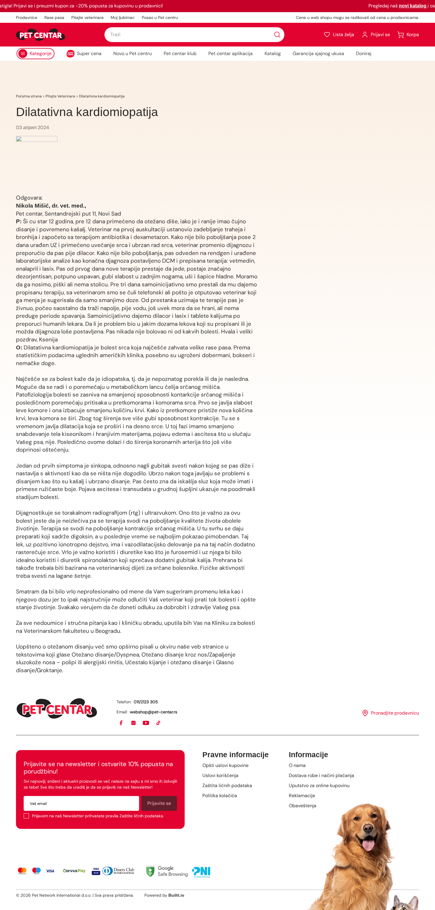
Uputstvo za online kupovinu (319, 785)
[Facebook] (121, 723)
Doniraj (363, 53)
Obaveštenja (302, 806)
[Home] (57, 708)
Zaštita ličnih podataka (227, 785)
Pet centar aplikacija (230, 53)
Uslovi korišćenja (220, 775)
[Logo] (40, 34)
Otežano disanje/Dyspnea (104, 654)
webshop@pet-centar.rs (153, 712)
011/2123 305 (146, 701)
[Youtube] (146, 723)
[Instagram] (133, 723)
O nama (297, 765)
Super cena (89, 53)
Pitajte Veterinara (60, 96)
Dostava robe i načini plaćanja (321, 775)
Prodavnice (26, 17)
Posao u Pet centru (160, 17)
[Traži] (277, 34)
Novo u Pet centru (132, 53)
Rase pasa (54, 17)
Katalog (273, 53)
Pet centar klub (180, 53)
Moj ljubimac (123, 17)
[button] (338, 34)
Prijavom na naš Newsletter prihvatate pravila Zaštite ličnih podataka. (98, 815)
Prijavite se (159, 803)
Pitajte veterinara (87, 17)
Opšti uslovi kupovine (225, 765)
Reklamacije (302, 795)
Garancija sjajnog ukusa (318, 53)
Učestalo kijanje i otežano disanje (168, 662)
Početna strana (29, 96)
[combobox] (194, 34)
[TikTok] (158, 723)
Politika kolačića (219, 795)
